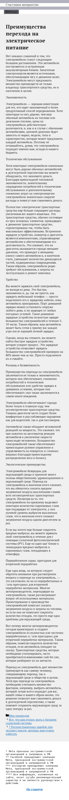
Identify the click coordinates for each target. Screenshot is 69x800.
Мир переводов (19, 715)
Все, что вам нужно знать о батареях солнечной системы (31, 721)
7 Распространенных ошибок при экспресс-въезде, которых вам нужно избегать (30, 730)
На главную (34, 789)
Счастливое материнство (22, 4)
